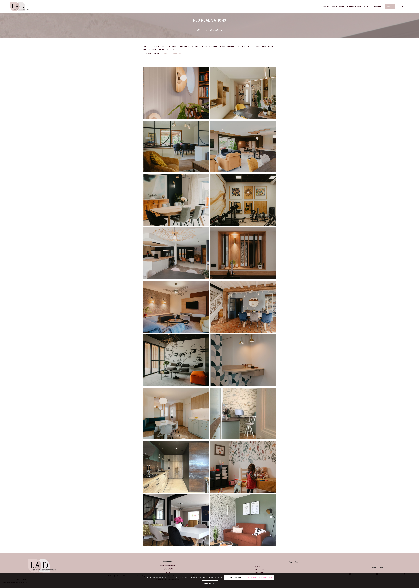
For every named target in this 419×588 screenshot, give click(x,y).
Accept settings (234, 578)
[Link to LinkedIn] (402, 6)
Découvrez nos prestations (171, 53)
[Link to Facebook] (409, 6)
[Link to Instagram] (405, 6)
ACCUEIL (257, 566)
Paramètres (210, 583)
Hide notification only (259, 578)
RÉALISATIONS (259, 572)
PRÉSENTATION (259, 569)
